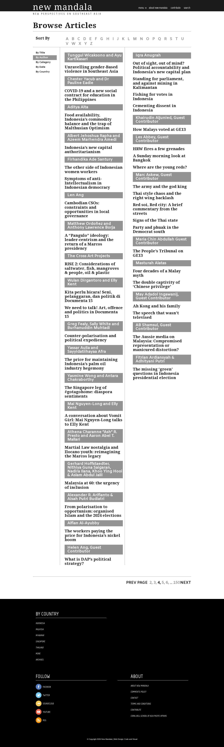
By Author (42, 57)
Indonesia (40, 623)
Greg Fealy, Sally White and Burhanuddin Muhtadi (93, 326)
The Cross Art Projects (88, 256)
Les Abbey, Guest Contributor (152, 139)
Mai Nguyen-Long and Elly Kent (92, 406)
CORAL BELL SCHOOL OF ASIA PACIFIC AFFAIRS (149, 716)
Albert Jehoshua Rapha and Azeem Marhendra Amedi (93, 137)
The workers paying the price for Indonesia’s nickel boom (92, 535)
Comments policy (138, 692)
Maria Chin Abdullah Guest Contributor (161, 241)
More (38, 653)
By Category (43, 62)
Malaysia (40, 629)
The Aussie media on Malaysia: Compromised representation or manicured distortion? (157, 343)
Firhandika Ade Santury (89, 159)
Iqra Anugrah (148, 55)
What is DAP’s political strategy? (88, 561)
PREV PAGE (137, 582)
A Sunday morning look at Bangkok (159, 158)
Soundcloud (48, 704)
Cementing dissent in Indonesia (154, 107)
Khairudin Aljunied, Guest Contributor (160, 119)
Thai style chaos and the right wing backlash (157, 195)
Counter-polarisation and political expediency (90, 337)
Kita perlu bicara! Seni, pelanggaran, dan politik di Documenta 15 (92, 296)
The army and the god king (160, 186)
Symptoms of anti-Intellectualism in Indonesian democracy (87, 183)
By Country (43, 71)
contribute (176, 8)
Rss (44, 720)
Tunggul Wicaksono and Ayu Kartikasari (94, 57)
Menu (141, 8)
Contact (134, 698)
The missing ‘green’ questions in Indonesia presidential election (156, 373)
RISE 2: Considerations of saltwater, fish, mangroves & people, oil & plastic (92, 268)
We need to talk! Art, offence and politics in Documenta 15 (94, 312)
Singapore (40, 641)
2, (151, 582)
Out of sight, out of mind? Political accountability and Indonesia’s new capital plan (162, 67)
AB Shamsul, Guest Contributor (153, 327)
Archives (40, 659)
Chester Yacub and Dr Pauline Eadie (88, 81)
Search (187, 8)
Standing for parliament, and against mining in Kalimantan (158, 83)
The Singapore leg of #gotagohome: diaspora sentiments (88, 392)
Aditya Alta (77, 107)
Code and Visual (130, 739)
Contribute (136, 710)
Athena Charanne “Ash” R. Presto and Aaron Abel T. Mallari (92, 436)
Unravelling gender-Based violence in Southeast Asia (91, 69)
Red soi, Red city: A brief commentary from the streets (157, 209)
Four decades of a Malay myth (157, 273)
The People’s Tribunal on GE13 (158, 253)
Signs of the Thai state (155, 220)
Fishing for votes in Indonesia (153, 96)
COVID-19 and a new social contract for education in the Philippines (91, 95)
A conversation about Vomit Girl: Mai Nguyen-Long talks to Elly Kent (93, 420)
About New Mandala (158, 8)
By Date (40, 67)
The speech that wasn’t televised (156, 315)
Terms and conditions (141, 704)
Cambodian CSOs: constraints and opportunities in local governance (87, 209)
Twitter (46, 695)
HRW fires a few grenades (159, 149)
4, (159, 582)
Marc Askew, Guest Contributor (154, 176)
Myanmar (40, 635)
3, (155, 582)
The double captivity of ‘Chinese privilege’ (156, 284)
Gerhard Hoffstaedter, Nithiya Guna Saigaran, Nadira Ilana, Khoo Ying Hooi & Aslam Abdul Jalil (94, 469)
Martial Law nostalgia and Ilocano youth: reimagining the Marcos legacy (92, 451)
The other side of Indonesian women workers (93, 169)
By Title (40, 52)
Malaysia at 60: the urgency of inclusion (92, 485)
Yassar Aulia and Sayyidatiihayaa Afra (86, 349)
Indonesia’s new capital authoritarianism (88, 149)
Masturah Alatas (151, 263)
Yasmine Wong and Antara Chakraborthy (92, 378)
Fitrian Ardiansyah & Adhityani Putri (155, 359)
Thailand (40, 647)
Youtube (46, 712)
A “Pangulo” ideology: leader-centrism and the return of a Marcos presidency (89, 242)
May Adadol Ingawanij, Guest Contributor (157, 296)
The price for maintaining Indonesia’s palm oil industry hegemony (91, 364)
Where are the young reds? (160, 167)
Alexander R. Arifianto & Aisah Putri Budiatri (90, 497)
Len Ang (75, 195)
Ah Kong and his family (156, 306)
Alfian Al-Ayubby (83, 523)
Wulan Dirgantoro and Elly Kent (92, 282)
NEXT (185, 582)
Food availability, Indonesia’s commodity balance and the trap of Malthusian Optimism (88, 121)
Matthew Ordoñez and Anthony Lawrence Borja (91, 225)
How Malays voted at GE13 (159, 129)
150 (176, 582)
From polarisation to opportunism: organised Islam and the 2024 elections (93, 511)
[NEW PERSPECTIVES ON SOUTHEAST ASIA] (62, 6)
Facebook (46, 687)
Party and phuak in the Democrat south (156, 229)
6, (167, 582)
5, (163, 582)
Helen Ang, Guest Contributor (84, 549)
